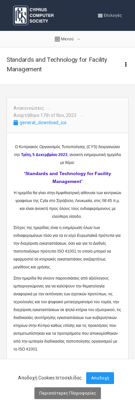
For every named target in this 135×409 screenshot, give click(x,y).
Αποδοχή (100, 377)
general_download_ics (43, 122)
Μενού (67, 38)
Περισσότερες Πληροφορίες (67, 393)
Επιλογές (112, 15)
